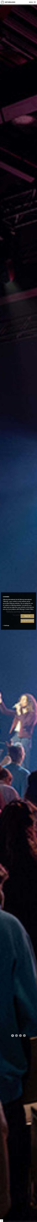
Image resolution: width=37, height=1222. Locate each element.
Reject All (27, 616)
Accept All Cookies (27, 621)
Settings (6, 625)
